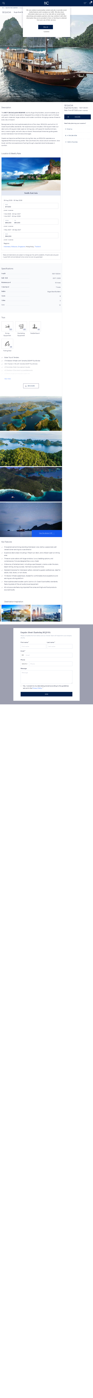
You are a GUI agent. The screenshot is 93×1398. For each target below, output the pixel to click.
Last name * (51, 642)
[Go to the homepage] (46, 3)
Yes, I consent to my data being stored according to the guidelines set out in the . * (46, 687)
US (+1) (24, 664)
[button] (59, 611)
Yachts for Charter (11, 7)
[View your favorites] (85, 3)
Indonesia (7, 246)
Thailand (38, 246)
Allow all (45, 27)
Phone (23, 660)
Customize (46, 31)
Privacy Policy (37, 688)
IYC (3, 7)
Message (24, 668)
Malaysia (14, 246)
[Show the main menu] (3, 3)
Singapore (21, 246)
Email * (23, 651)
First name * (25, 642)
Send (46, 694)
